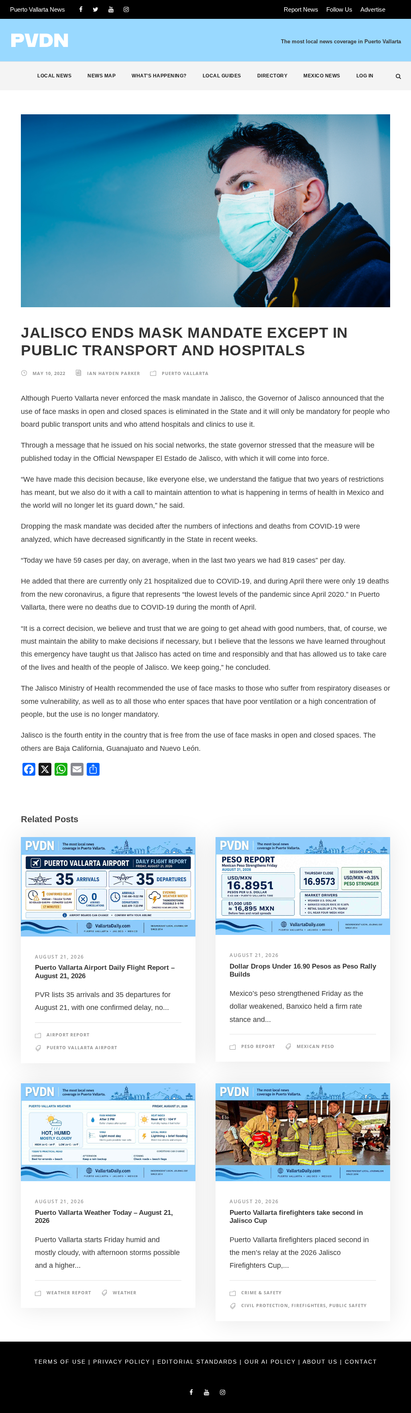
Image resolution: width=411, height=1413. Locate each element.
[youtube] (111, 9)
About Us (321, 1361)
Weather (124, 1292)
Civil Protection (264, 1305)
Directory (272, 76)
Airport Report (68, 1035)
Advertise (372, 9)
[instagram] (126, 9)
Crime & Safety (261, 1292)
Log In (365, 76)
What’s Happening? (159, 76)
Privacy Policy (123, 1361)
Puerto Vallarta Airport (82, 1047)
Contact (361, 1361)
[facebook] (81, 9)
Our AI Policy (270, 1361)
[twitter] (95, 9)
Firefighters (308, 1305)
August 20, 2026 (254, 1201)
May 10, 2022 (49, 373)
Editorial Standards (198, 1361)
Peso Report (258, 1046)
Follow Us (339, 9)
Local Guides (222, 76)
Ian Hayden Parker (113, 373)
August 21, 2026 (59, 956)
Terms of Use (61, 1361)
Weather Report (69, 1292)
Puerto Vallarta (185, 373)
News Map (101, 76)
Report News (301, 9)
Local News (54, 76)
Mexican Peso (315, 1046)
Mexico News (321, 76)
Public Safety (348, 1305)
